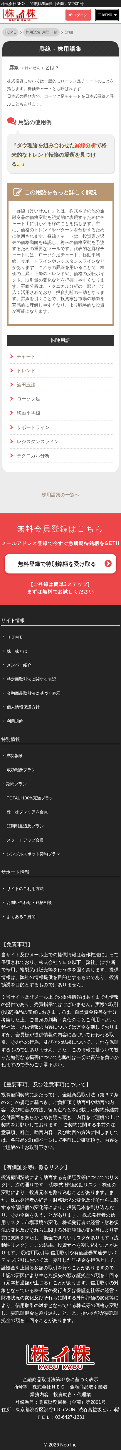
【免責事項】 (17, 944)
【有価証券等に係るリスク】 (35, 1167)
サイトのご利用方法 (25, 888)
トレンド (26, 370)
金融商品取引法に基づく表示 (33, 693)
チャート (26, 356)
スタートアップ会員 (25, 840)
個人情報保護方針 (23, 707)
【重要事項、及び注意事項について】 (46, 1085)
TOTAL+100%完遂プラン (30, 798)
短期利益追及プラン (25, 826)
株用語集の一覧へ (60, 494)
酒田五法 (26, 384)
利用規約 (15, 721)
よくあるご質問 (21, 916)
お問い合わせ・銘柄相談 (29, 902)
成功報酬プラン (21, 769)
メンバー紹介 (19, 665)
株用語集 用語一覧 (41, 32)
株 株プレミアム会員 (27, 811)
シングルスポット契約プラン (33, 854)
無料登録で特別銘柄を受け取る (57, 564)
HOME (10, 32)
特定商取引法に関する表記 (31, 679)
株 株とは (17, 651)
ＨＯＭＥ (15, 637)
